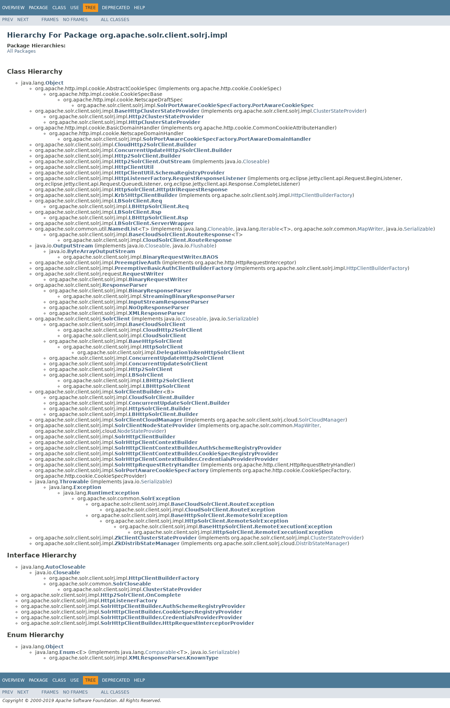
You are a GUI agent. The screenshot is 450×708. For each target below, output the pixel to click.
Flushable (202, 246)
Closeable (255, 161)
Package (38, 7)
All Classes (115, 19)
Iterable (269, 229)
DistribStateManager (321, 543)
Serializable (418, 229)
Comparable (160, 652)
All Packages (21, 51)
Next (22, 19)
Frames (50, 19)
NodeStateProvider (140, 431)
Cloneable (220, 229)
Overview (13, 7)
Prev (7, 19)
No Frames (75, 19)
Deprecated (116, 7)
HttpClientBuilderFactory (321, 195)
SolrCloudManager (322, 420)
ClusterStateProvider (339, 111)
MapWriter (370, 229)
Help (139, 7)
